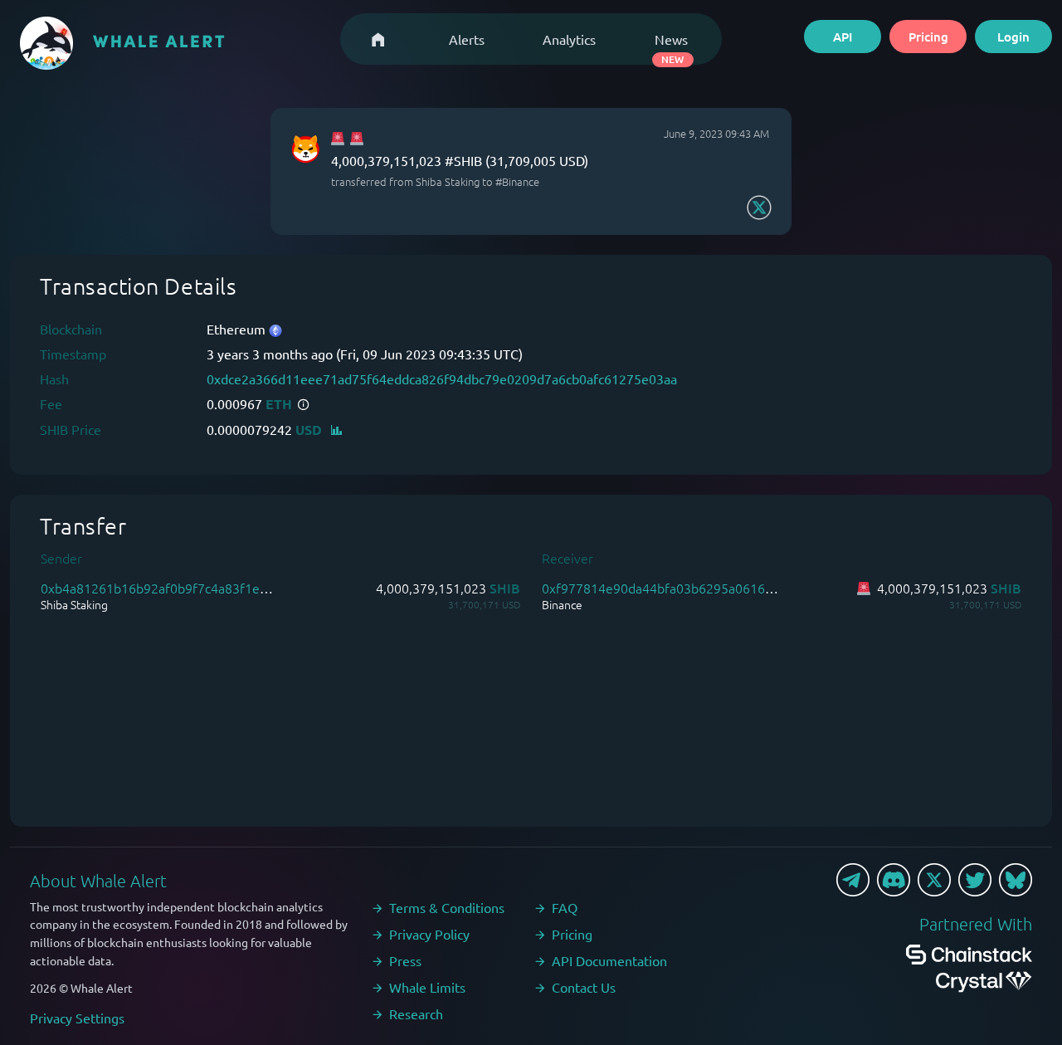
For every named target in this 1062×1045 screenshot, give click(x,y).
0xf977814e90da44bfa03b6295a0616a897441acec (692, 588)
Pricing (928, 36)
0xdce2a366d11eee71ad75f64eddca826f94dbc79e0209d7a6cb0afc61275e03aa (442, 378)
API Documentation (609, 960)
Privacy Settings (77, 1017)
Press (405, 960)
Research (416, 1013)
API (842, 36)
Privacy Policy (429, 933)
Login (1013, 36)
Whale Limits (427, 987)
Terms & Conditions (446, 907)
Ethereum (238, 328)
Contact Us (584, 987)
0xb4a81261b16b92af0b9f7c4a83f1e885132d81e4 (191, 588)
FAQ (564, 907)
